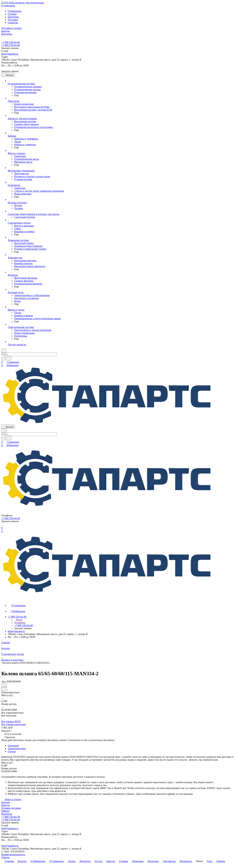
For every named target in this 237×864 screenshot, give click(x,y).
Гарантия (13, 22)
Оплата (12, 751)
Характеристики (17, 748)
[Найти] (8, 358)
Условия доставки (11, 808)
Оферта (5, 811)
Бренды (5, 805)
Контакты (6, 813)
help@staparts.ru (9, 54)
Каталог (5, 802)
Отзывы (12, 14)
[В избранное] (4, 685)
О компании (14, 11)
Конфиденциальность (13, 854)
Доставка (13, 19)
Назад (18, 619)
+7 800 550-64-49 (10, 42)
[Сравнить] (4, 689)
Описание (13, 745)
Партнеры (13, 16)
